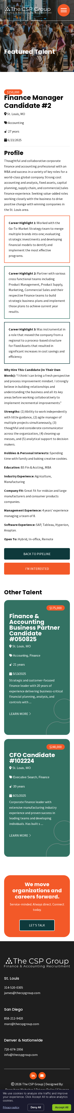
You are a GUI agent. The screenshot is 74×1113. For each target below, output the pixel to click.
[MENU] (64, 10)
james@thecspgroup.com (22, 993)
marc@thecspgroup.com (21, 1024)
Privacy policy (11, 1107)
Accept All (61, 1107)
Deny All (36, 1107)
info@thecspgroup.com (21, 1055)
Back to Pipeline (37, 554)
